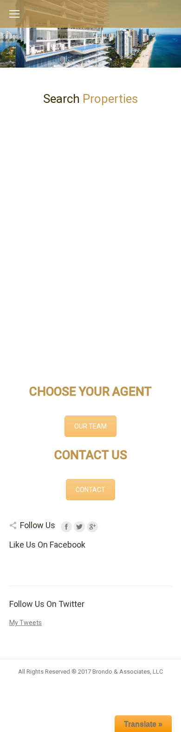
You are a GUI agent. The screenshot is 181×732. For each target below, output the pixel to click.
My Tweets (25, 622)
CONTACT (90, 489)
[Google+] (92, 526)
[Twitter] (79, 526)
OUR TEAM (90, 426)
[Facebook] (66, 526)
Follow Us (37, 525)
